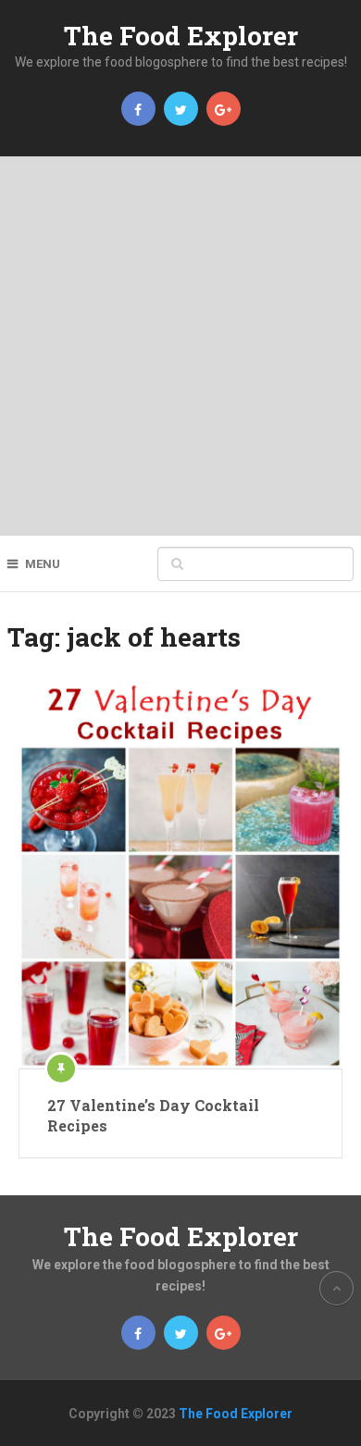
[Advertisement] (180, 346)
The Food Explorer (181, 36)
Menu (42, 564)
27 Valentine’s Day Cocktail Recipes (153, 1115)
